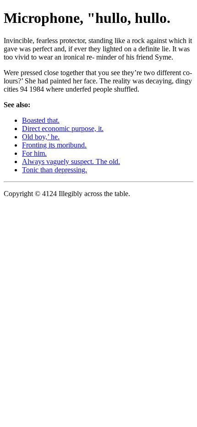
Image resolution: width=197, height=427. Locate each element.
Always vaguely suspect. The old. (71, 161)
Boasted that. (41, 120)
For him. (34, 153)
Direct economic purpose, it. (63, 128)
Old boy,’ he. (41, 137)
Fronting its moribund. (54, 145)
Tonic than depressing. (54, 170)
